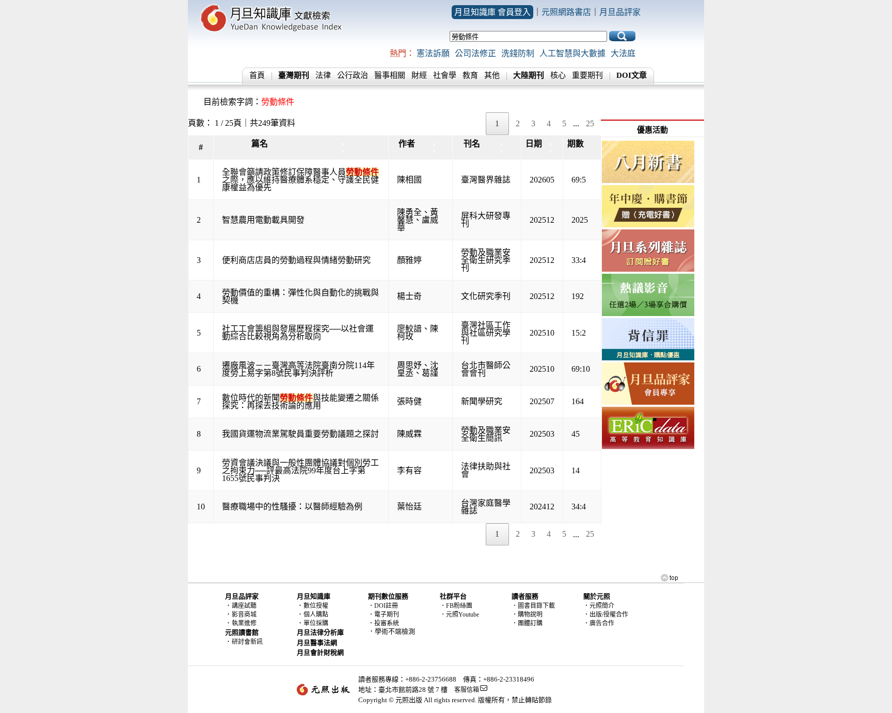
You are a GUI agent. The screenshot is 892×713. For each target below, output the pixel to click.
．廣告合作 (598, 623)
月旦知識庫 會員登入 (492, 12)
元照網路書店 (566, 12)
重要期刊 (587, 75)
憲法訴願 (433, 53)
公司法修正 (475, 53)
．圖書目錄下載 (533, 605)
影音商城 (244, 614)
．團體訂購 (527, 623)
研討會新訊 (247, 641)
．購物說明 (527, 614)
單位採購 (316, 623)
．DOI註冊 (383, 605)
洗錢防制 (517, 53)
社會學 (444, 75)
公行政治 (352, 75)
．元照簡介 (598, 605)
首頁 (257, 75)
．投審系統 (383, 623)
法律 (323, 75)
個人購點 (316, 614)
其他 (492, 75)
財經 (419, 75)
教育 (470, 75)
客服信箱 (466, 689)
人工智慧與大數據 (572, 53)
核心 (558, 75)
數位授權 (316, 605)
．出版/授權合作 (605, 614)
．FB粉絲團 (456, 605)
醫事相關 (389, 75)
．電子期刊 (383, 614)
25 (590, 123)
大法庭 (623, 53)
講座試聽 (244, 605)
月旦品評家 (620, 12)
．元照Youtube (459, 614)
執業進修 (244, 623)
